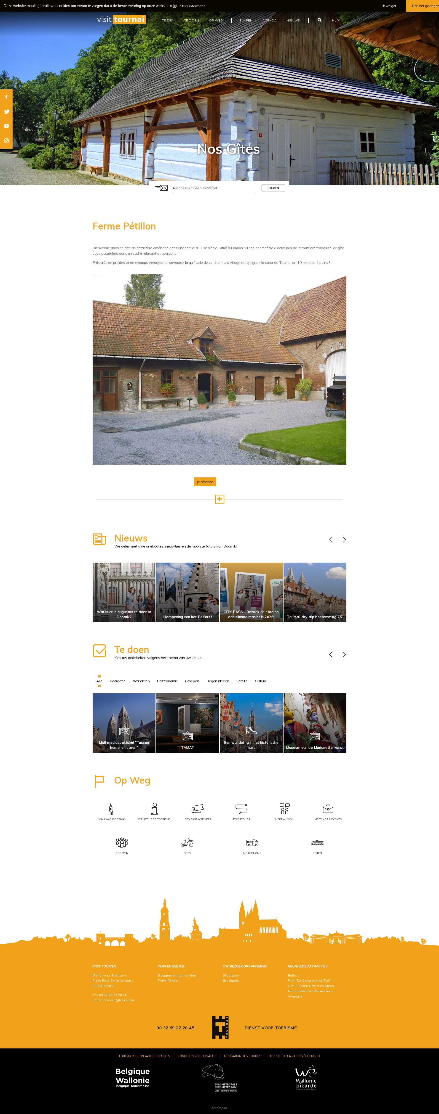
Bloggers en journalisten (177, 975)
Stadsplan (231, 975)
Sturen (273, 188)
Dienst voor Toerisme (271, 1027)
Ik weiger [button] (389, 6)
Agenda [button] (269, 20)
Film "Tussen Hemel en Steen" (311, 986)
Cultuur (260, 681)
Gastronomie (167, 681)
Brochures (231, 981)
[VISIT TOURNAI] (220, 1035)
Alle (99, 681)
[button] (219, 499)
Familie (242, 681)
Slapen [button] (246, 20)
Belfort (293, 975)
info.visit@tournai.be (119, 1000)
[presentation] (330, 540)
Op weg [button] (216, 20)
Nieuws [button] (293, 20)
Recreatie (118, 681)
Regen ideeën (217, 681)
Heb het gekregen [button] (425, 6)
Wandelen (141, 681)
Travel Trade (168, 981)
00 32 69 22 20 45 (113, 995)
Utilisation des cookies (242, 1056)
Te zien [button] (168, 20)
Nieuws (131, 538)
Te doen (131, 649)
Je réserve (205, 481)
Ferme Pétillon (124, 226)
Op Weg (132, 780)
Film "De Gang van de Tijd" (309, 981)
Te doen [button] (191, 20)
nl (334, 20)
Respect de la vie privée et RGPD (294, 1056)
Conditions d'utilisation (197, 1056)
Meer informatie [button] (193, 6)
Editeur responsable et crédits (144, 1056)
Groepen (192, 681)
